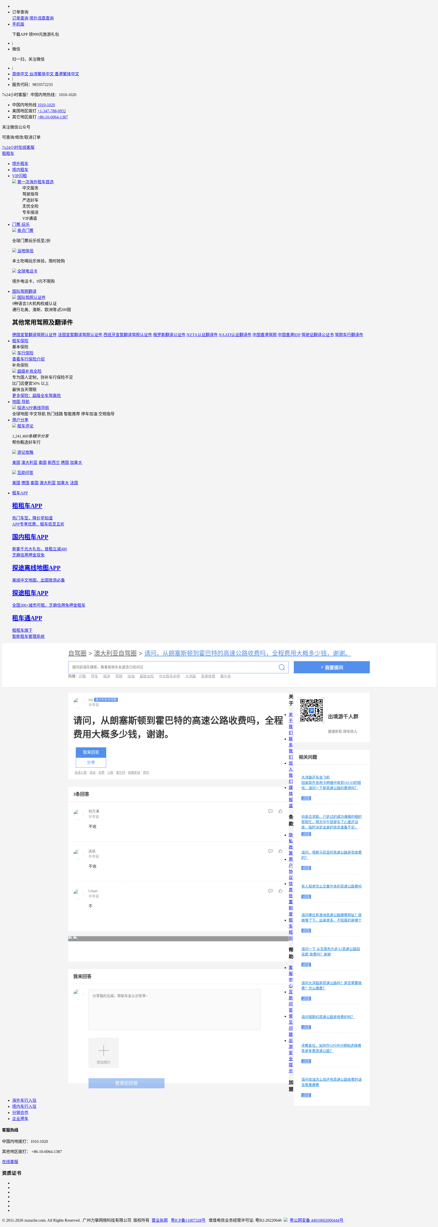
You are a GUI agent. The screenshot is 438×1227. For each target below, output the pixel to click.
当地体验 (25, 251)
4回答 (306, 868)
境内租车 (20, 170)
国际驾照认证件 (31, 297)
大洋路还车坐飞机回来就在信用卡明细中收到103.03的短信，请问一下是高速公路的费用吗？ (331, 782)
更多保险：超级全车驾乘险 (36, 395)
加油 (131, 676)
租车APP (20, 493)
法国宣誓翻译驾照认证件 (80, 335)
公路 (110, 772)
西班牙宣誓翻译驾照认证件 (127, 335)
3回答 (306, 896)
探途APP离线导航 (33, 408)
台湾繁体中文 (42, 74)
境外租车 (20, 163)
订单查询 (20, 18)
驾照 (118, 676)
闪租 (82, 676)
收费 (101, 772)
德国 (65, 462)
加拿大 (76, 462)
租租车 (8, 153)
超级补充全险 (29, 371)
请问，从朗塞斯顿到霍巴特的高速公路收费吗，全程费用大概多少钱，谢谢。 (247, 653)
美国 (16, 462)
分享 (91, 762)
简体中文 (20, 74)
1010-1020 (46, 105)
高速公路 (81, 772)
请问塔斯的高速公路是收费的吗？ (328, 1017)
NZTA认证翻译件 (202, 335)
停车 (94, 676)
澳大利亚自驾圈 (115, 653)
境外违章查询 (41, 18)
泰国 (43, 462)
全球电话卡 (27, 271)
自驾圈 (77, 653)
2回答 (306, 798)
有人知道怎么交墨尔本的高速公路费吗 (331, 886)
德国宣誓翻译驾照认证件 (34, 335)
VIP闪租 (19, 176)
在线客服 (10, 1162)
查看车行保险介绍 (28, 359)
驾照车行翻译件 (349, 335)
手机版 (18, 24)
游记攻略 (25, 452)
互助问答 (25, 473)
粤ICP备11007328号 (188, 1220)
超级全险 (147, 676)
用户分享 (20, 420)
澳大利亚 (29, 462)
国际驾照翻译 (24, 291)
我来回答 (91, 752)
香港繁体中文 (67, 74)
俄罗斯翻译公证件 (169, 335)
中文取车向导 (169, 676)
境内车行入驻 (24, 1106)
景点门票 (25, 230)
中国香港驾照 (264, 335)
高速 (92, 772)
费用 (146, 772)
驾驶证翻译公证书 (317, 335)
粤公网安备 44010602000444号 (316, 1220)
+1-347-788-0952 (52, 111)
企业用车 (20, 1118)
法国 (74, 483)
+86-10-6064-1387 (53, 117)
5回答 (306, 834)
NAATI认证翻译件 (235, 335)
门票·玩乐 (21, 224)
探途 (106, 676)
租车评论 (25, 426)
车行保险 (25, 353)
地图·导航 (21, 402)
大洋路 (190, 676)
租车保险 (20, 341)
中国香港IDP (289, 335)
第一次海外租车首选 (35, 182)
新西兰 (54, 462)
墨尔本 (225, 676)
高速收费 (208, 676)
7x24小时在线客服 (18, 147)
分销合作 (20, 1112)
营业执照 (160, 1220)
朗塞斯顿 (134, 772)
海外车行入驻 (24, 1100)
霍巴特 (120, 772)
